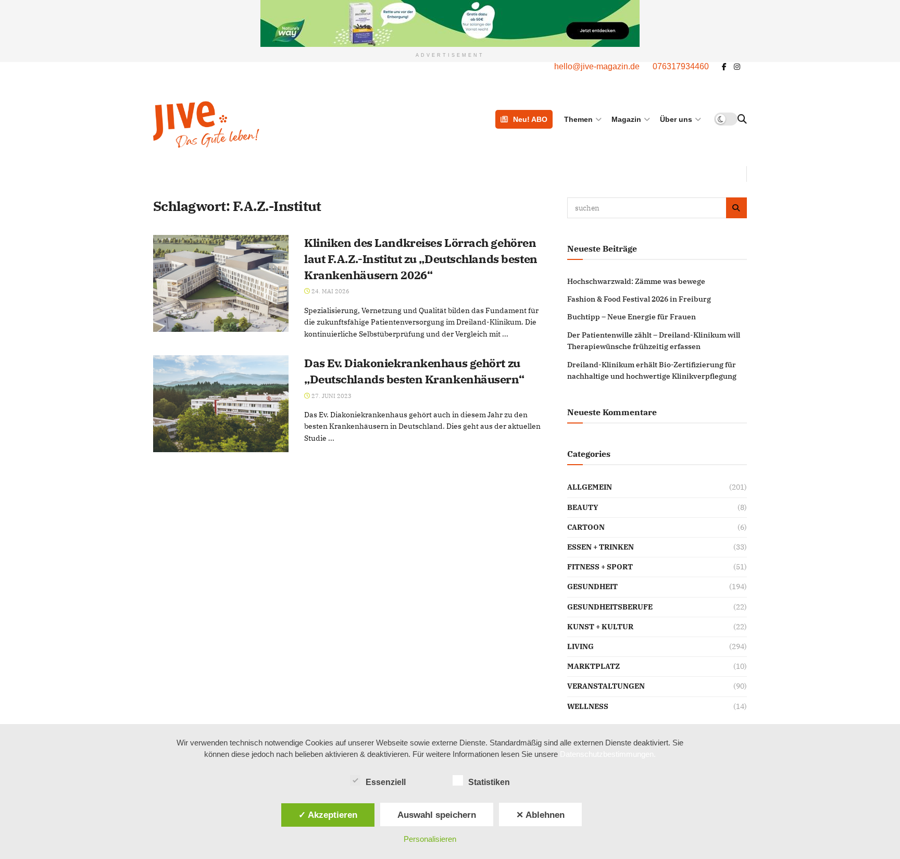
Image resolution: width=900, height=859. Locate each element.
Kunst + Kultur (600, 626)
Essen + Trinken (600, 547)
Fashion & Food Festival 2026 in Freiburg (639, 299)
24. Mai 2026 (329, 291)
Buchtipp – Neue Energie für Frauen (631, 316)
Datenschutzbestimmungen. (608, 754)
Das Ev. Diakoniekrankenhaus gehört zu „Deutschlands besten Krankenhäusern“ (414, 371)
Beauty (582, 507)
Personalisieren (430, 839)
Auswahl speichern (436, 814)
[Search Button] (742, 119)
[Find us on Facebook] (724, 66)
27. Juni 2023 (331, 396)
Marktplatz (593, 666)
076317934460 (681, 66)
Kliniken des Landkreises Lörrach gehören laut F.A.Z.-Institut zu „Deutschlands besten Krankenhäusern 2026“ (421, 258)
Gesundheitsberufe (610, 607)
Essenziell (386, 782)
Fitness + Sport (600, 566)
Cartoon (586, 527)
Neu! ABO (530, 119)
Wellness (587, 706)
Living (580, 646)
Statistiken (489, 782)
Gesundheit (592, 586)
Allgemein (589, 487)
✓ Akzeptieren (327, 814)
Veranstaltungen (606, 686)
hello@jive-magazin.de (597, 66)
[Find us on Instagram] (737, 66)
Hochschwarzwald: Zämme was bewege (636, 281)
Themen (578, 119)
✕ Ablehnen (540, 814)
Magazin (626, 119)
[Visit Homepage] (259, 124)
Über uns (676, 119)
